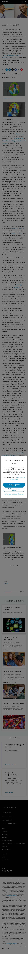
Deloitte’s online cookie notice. (17, 478)
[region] (14, 477)
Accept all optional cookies (14, 484)
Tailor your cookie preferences (14, 494)
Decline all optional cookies (14, 489)
